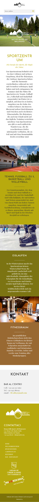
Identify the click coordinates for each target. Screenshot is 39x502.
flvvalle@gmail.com (19, 393)
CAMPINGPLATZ (10, 452)
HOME (7, 444)
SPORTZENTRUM (10, 449)
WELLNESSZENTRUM (12, 446)
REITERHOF (9, 454)
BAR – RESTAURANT (11, 457)
